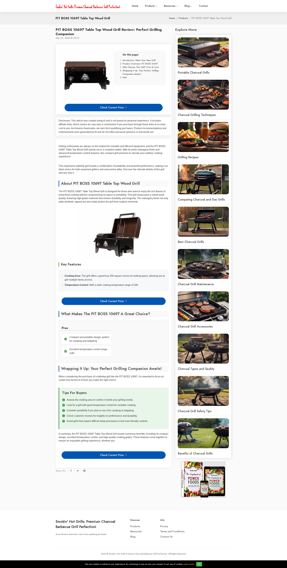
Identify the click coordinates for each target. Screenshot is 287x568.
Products (150, 6)
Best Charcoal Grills (191, 242)
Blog (187, 6)
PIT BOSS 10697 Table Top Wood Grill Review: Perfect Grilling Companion (109, 31)
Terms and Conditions (172, 531)
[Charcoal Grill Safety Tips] (203, 390)
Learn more (189, 564)
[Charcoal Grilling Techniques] (203, 94)
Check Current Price (112, 107)
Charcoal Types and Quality (196, 369)
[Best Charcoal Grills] (203, 221)
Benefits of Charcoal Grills (195, 453)
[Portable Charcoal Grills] (203, 52)
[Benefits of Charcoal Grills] (203, 433)
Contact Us (166, 536)
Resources (170, 6)
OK (199, 564)
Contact (203, 6)
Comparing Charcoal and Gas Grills (201, 199)
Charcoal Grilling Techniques (197, 115)
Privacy (164, 526)
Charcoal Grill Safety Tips (195, 411)
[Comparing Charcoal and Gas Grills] (203, 179)
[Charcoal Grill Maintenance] (203, 263)
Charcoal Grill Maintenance (196, 284)
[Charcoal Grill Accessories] (203, 306)
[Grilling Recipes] (203, 136)
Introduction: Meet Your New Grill (139, 60)
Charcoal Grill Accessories (195, 326)
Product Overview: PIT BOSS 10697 (140, 63)
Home (135, 6)
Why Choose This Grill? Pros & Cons (141, 67)
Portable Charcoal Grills (193, 72)
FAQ (125, 77)
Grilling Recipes (188, 157)
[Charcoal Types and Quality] (203, 348)
